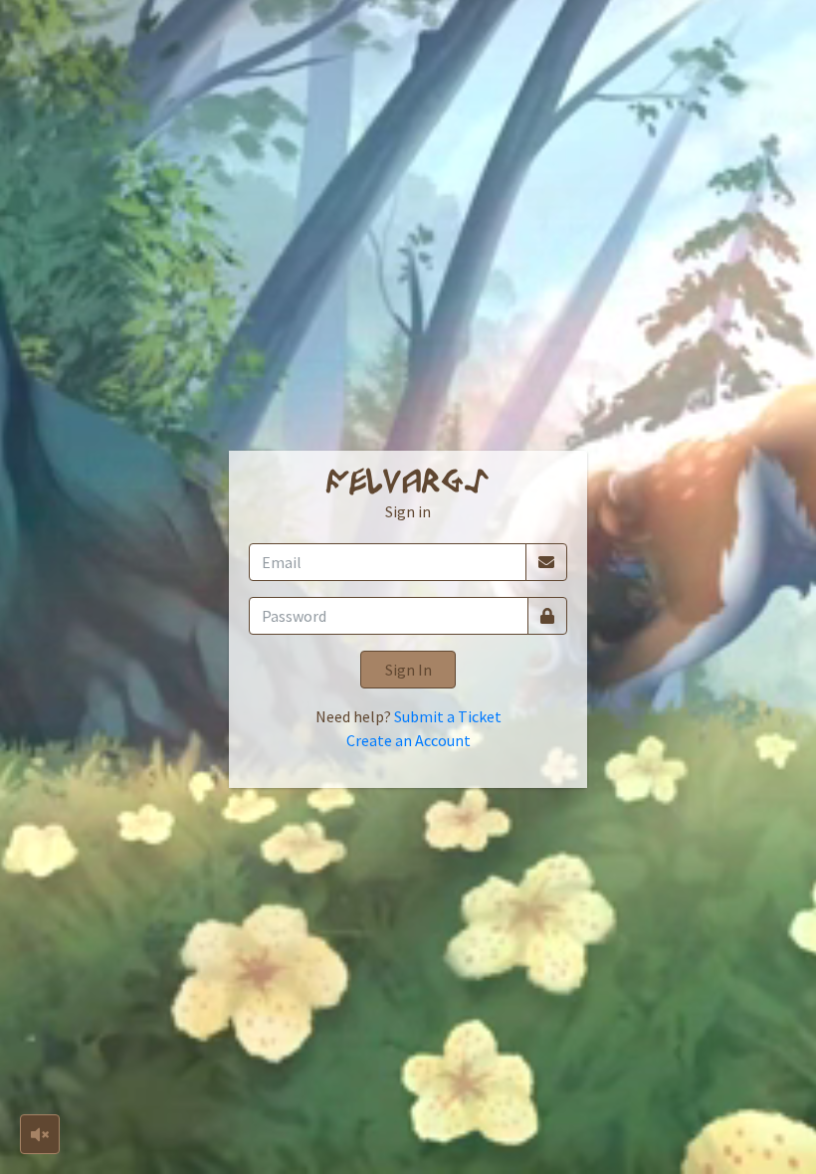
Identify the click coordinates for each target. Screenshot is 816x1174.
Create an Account (408, 740)
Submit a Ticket (448, 716)
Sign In (408, 670)
